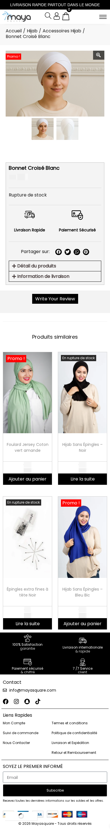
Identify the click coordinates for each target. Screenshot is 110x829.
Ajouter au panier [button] (27, 479)
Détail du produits (36, 266)
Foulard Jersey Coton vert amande (28, 447)
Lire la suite (83, 479)
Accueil (14, 31)
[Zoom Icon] (98, 55)
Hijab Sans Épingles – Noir (82, 447)
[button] (58, 252)
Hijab (32, 31)
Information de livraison (43, 276)
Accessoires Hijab (62, 31)
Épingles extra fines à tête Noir (27, 592)
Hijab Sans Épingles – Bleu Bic (82, 592)
